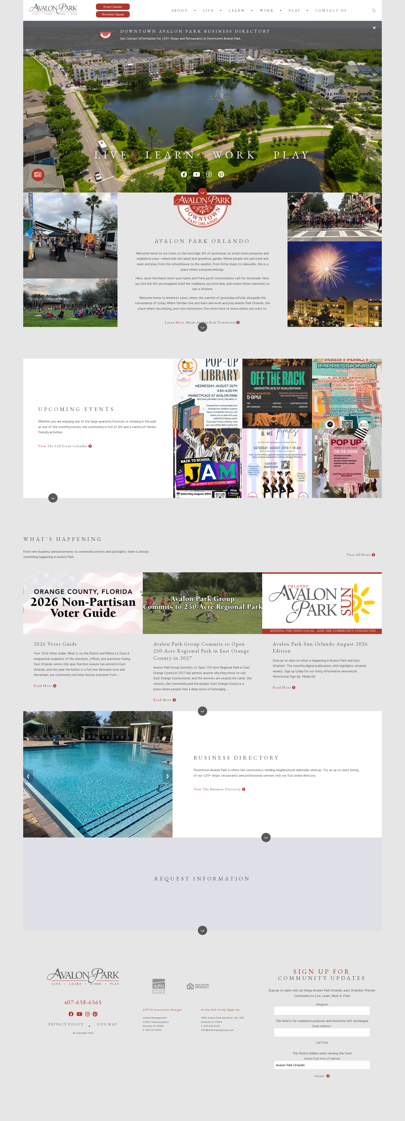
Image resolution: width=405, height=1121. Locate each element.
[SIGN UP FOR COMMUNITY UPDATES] (38, 175)
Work (267, 10)
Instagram (322, 1004)
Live (208, 10)
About (179, 10)
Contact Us (331, 10)
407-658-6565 (83, 1002)
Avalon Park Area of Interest (322, 1058)
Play (295, 10)
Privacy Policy (66, 1024)
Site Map (107, 1024)
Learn (237, 10)
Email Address (322, 1026)
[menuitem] (180, 10)
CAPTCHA (322, 1043)
